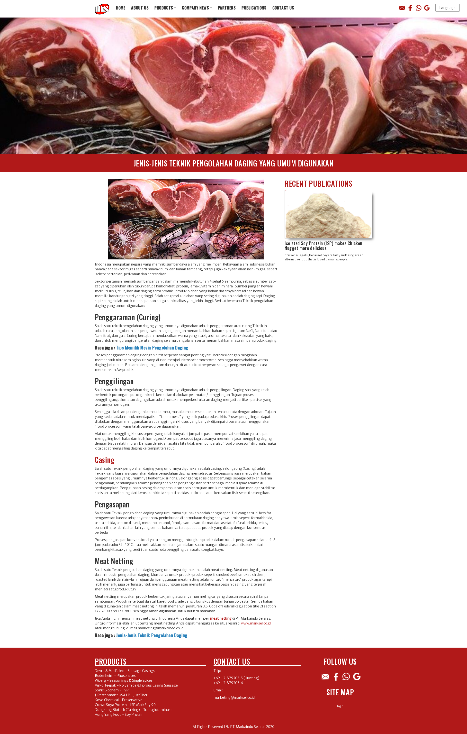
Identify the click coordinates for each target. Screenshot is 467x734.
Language (448, 8)
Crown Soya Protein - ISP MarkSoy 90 (125, 705)
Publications (254, 8)
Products (163, 8)
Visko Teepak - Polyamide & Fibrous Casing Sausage (136, 685)
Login (340, 706)
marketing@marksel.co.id (234, 697)
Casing (105, 459)
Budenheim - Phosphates (115, 675)
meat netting (221, 618)
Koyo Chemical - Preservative (118, 700)
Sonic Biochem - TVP (112, 690)
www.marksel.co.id (256, 623)
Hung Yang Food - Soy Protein (119, 714)
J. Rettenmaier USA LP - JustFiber (121, 695)
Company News (195, 8)
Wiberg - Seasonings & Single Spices (124, 680)
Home (120, 8)
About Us (140, 8)
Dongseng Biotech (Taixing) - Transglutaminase (133, 709)
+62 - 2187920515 (228, 678)
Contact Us (283, 8)
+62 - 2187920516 (228, 683)
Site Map (340, 692)
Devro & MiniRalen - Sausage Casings (125, 671)
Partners (227, 8)
